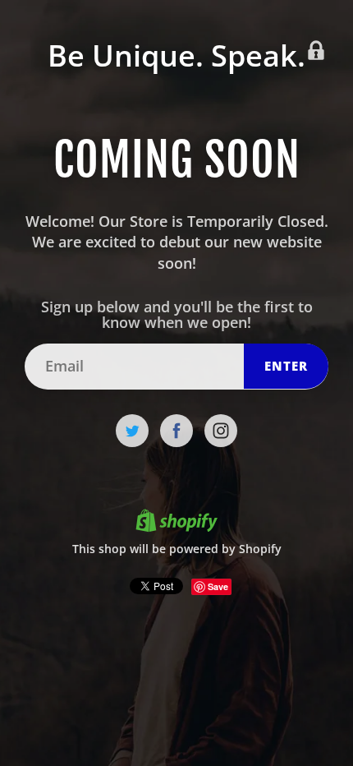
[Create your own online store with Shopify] (176, 523)
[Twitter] (132, 430)
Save (218, 586)
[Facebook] (176, 430)
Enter (286, 366)
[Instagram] (220, 430)
